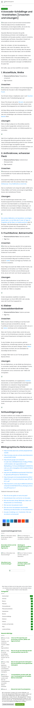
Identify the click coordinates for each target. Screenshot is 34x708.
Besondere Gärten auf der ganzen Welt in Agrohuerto (8, 546)
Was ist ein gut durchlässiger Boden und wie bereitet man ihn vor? (21, 651)
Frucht (3, 92)
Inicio (3, 5)
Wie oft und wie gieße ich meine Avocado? (16, 495)
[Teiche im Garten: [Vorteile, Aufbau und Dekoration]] (25, 556)
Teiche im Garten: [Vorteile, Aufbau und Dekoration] (24, 564)
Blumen (4, 614)
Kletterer (4, 619)
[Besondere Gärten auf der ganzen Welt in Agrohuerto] (8, 539)
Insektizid (28, 380)
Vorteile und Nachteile (7, 624)
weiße (8, 260)
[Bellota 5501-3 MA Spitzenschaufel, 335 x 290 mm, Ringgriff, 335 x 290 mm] (1, 293)
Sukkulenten (5, 611)
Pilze (3, 626)
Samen (6, 328)
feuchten (30, 96)
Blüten (29, 346)
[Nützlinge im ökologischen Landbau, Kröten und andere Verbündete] (25, 539)
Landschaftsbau (6, 629)
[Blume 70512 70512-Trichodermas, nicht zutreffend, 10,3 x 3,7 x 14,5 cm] (1, 134)
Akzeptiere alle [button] (20, 704)
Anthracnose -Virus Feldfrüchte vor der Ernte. (14, 184)
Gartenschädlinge (6, 616)
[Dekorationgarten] (9, 1)
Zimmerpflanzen (6, 606)
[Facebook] (4, 521)
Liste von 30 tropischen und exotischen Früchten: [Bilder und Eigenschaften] (20, 639)
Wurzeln (21, 102)
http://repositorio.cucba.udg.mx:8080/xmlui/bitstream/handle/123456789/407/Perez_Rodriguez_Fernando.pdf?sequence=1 (18, 486)
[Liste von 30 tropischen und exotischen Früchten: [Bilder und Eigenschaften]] (5, 643)
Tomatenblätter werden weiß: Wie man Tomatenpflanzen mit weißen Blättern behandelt (21, 676)
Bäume (4, 601)
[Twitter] (8, 521)
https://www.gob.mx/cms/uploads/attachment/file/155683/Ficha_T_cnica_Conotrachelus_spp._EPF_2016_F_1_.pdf (18, 479)
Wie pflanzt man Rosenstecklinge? (6, 563)
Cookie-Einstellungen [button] (8, 704)
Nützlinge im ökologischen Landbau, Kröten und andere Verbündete (24, 547)
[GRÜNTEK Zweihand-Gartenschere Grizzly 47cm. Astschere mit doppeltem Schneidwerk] (1, 407)
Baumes (3, 116)
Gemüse (4, 598)
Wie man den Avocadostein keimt (13, 505)
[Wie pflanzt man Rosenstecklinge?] (8, 556)
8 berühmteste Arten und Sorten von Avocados (17, 498)
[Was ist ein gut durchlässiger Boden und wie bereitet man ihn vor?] (5, 655)
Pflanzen (4, 603)
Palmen (4, 621)
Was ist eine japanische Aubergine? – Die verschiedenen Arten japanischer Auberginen (22, 663)
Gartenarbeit (9, 5)
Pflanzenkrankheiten (7, 608)
